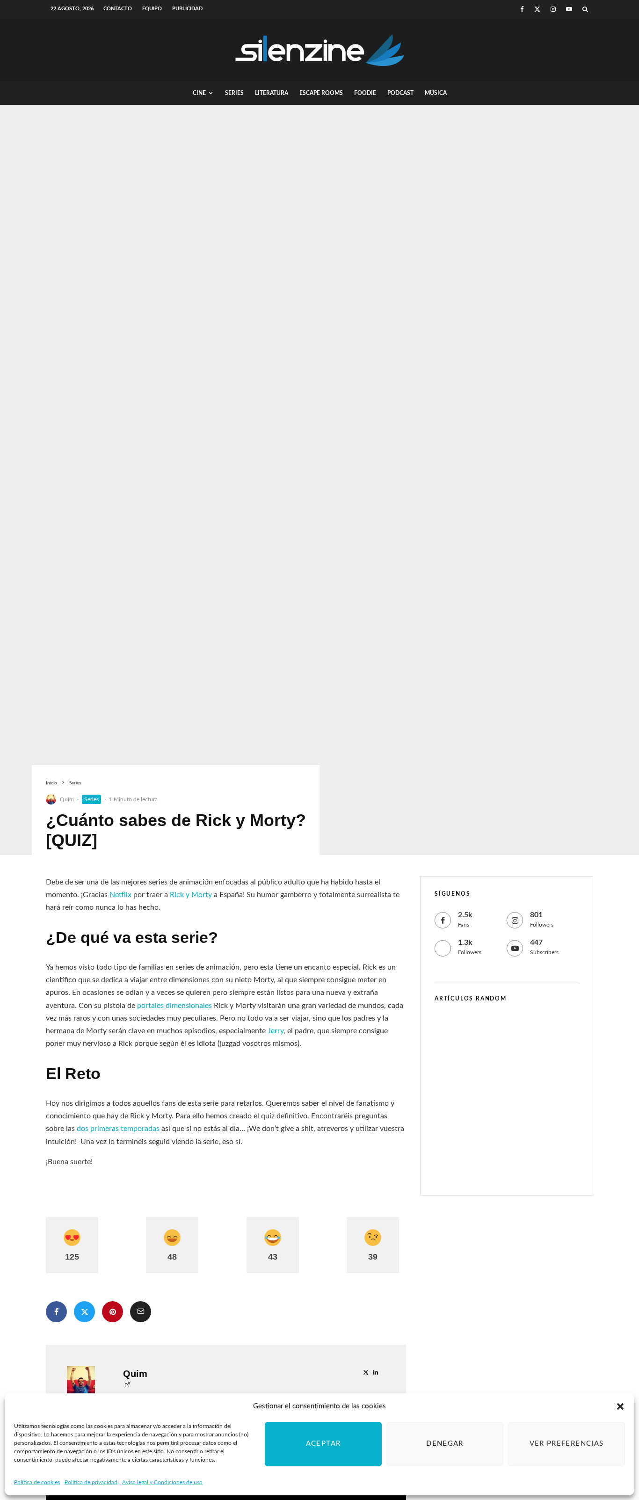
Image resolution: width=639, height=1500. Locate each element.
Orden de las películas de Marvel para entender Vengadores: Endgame (515, 1031)
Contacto (117, 8)
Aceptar (323, 1443)
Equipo (152, 8)
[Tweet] (84, 1311)
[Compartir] (56, 1311)
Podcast (400, 93)
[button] (620, 1406)
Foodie (365, 93)
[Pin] (112, 1311)
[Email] (140, 1311)
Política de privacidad (91, 1482)
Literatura (271, 93)
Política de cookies (37, 1482)
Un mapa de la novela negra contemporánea (519, 1166)
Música (436, 93)
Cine (199, 93)
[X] (537, 9)
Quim (67, 799)
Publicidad (187, 8)
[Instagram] (553, 9)
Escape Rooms (321, 93)
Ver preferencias (567, 1443)
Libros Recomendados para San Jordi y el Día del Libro (519, 1121)
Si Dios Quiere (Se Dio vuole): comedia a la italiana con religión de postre (523, 1076)
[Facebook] (522, 9)
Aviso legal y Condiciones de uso (162, 1482)
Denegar (444, 1443)
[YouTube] (569, 9)
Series (234, 93)
